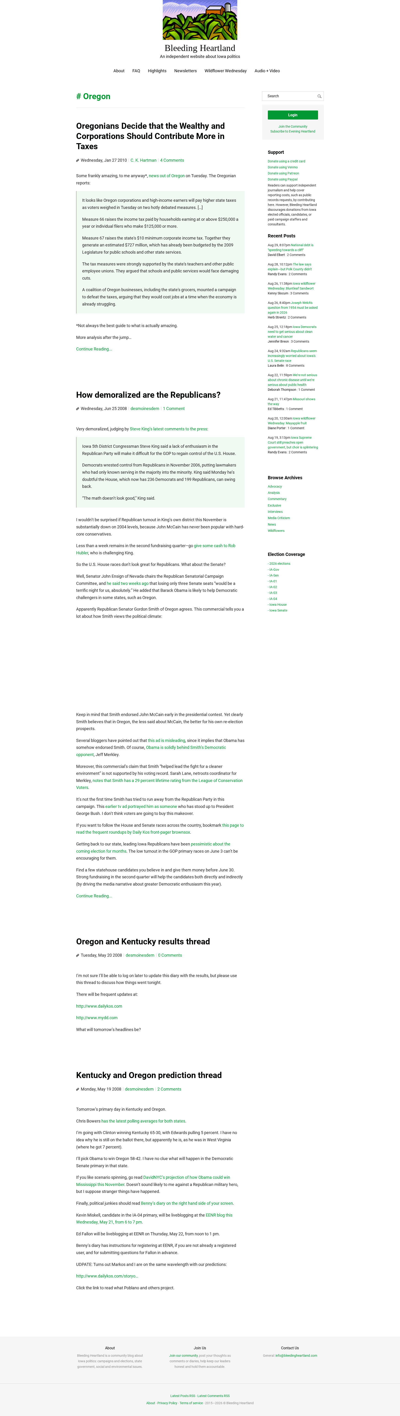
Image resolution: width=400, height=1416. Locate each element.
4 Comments (172, 160)
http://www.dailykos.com (99, 1006)
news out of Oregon (167, 175)
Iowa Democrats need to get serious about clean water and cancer (292, 331)
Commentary (277, 499)
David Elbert (276, 255)
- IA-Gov (273, 569)
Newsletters (185, 70)
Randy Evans (277, 274)
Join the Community (292, 126)
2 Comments (169, 1089)
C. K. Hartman (143, 160)
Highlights (157, 70)
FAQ (136, 70)
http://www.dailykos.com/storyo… (107, 1276)
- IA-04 (272, 599)
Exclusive (274, 505)
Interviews (275, 512)
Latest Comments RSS (213, 1396)
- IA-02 (272, 587)
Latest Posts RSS (182, 1396)
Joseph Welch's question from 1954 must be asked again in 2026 (293, 307)
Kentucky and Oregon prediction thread (149, 1075)
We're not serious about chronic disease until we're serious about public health (292, 380)
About (119, 70)
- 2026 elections (279, 563)
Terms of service (191, 1403)
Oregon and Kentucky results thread (143, 941)
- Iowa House (277, 604)
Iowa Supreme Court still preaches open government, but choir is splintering (293, 442)
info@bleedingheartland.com (296, 1355)
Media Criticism (279, 518)
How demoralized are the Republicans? (148, 395)
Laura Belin (276, 365)
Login (292, 115)
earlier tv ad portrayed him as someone (141, 806)
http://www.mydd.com (97, 1017)
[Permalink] (77, 160)
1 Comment (174, 408)
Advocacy (275, 486)
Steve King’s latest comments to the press (168, 428)
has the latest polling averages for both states (143, 1121)
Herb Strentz (277, 317)
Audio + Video (267, 70)
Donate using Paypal (282, 179)
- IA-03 (272, 593)
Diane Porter (277, 428)
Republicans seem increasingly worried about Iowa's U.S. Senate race (292, 356)
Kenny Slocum (278, 293)
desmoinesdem (145, 408)
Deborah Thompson (282, 389)
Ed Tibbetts (276, 409)
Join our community (183, 1355)
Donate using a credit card (286, 161)
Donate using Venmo (283, 167)
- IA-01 (272, 581)
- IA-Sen (273, 575)
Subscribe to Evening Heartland (292, 131)
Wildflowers (276, 531)
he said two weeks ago (128, 583)
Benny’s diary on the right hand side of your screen (187, 1203)
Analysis (274, 493)
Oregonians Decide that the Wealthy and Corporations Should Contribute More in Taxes (150, 136)
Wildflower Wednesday (226, 70)
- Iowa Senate (277, 610)
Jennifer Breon (278, 341)
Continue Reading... (94, 349)
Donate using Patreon (283, 173)
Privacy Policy (167, 1403)
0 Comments (170, 955)
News (272, 524)
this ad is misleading (166, 740)
